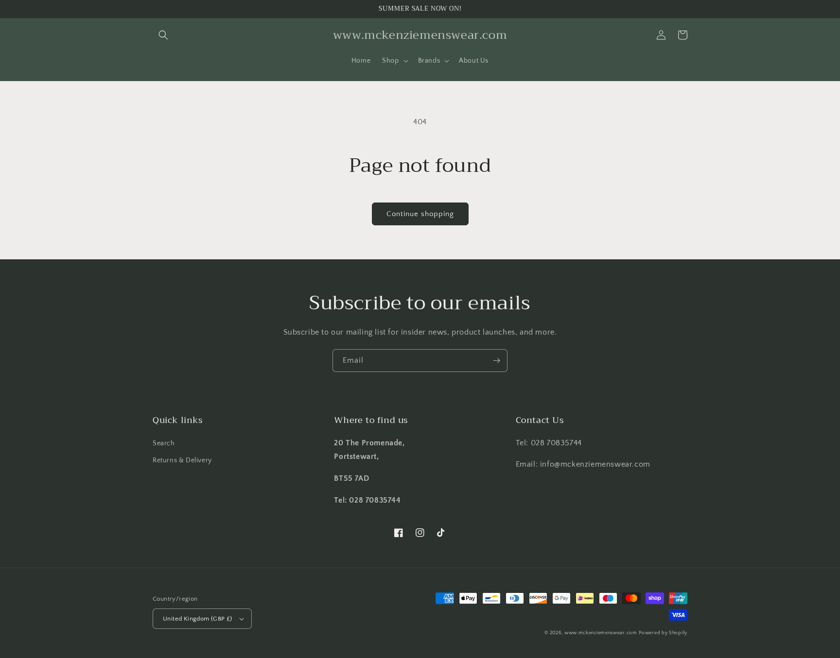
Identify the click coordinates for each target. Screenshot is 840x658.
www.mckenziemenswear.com (600, 633)
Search (164, 443)
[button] (163, 35)
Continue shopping (420, 214)
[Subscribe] (496, 360)
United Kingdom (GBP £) (197, 618)
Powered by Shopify (663, 633)
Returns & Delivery (182, 460)
